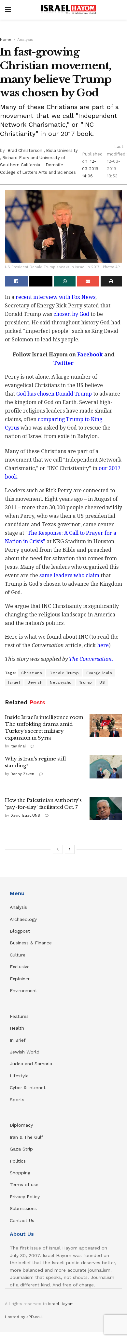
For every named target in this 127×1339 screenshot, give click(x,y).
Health (17, 1028)
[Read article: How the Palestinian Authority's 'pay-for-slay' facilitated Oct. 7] (106, 808)
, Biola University (61, 150)
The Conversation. (91, 659)
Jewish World (24, 1051)
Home (5, 39)
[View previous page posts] (58, 849)
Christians (31, 673)
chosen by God (71, 314)
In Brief (18, 1040)
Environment (23, 990)
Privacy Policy (25, 1196)
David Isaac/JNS (25, 815)
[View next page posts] (70, 849)
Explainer (20, 978)
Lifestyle (19, 1075)
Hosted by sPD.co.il (24, 1317)
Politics (18, 1161)
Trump (85, 682)
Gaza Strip (21, 1148)
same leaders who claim (69, 575)
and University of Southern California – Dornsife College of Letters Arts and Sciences (38, 165)
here (103, 645)
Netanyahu (61, 682)
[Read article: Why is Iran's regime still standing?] (106, 767)
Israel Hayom (61, 1303)
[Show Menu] (8, 10)
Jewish (35, 682)
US (102, 682)
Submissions (23, 1208)
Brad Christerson (25, 150)
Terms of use (24, 1184)
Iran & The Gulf (26, 1137)
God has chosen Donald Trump (54, 394)
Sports (17, 1099)
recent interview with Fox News (55, 297)
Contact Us (22, 1220)
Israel (14, 682)
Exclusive (20, 966)
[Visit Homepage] (68, 9)
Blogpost (20, 931)
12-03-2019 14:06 (90, 168)
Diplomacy (22, 1125)
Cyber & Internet (28, 1087)
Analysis (25, 39)
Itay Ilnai (18, 746)
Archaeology (23, 919)
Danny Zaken (22, 774)
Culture (17, 954)
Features (19, 1016)
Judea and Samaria (31, 1063)
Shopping (20, 1172)
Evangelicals (99, 673)
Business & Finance (31, 942)
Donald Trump (64, 673)
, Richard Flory (15, 157)
